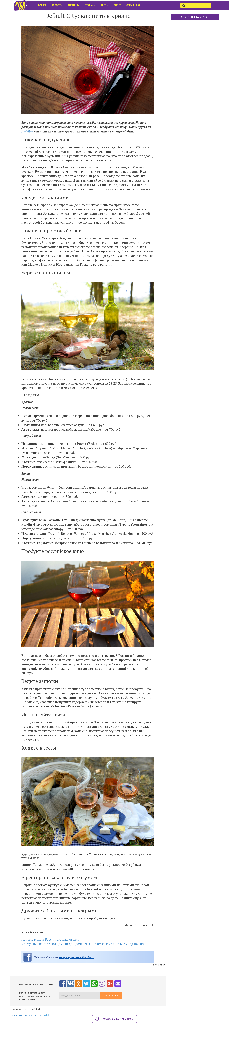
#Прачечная (133, 5)
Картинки (73, 5)
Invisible (27, 131)
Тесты (105, 5)
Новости (56, 5)
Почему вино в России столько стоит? (50, 939)
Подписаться (111, 995)
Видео (117, 5)
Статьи (90, 5)
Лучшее (41, 5)
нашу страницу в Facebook (76, 957)
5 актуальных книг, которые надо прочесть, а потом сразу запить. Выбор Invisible (83, 944)
